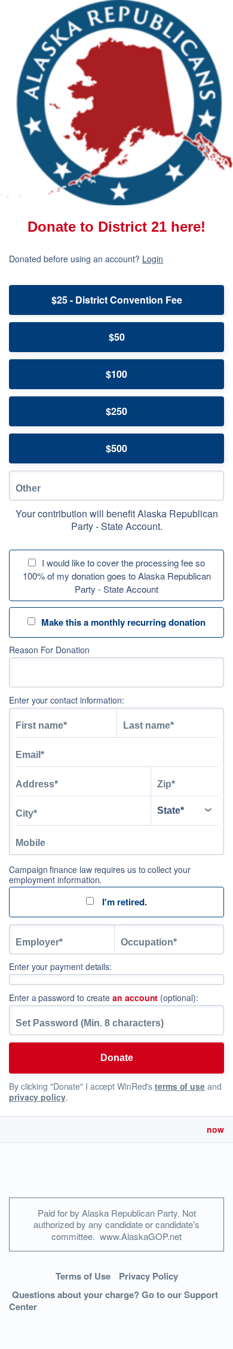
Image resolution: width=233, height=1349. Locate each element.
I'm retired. (123, 901)
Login (152, 258)
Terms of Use (83, 1276)
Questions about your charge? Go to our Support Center (113, 1301)
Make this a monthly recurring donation (123, 622)
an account (135, 998)
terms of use (180, 1086)
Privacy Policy (148, 1276)
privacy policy (37, 1097)
